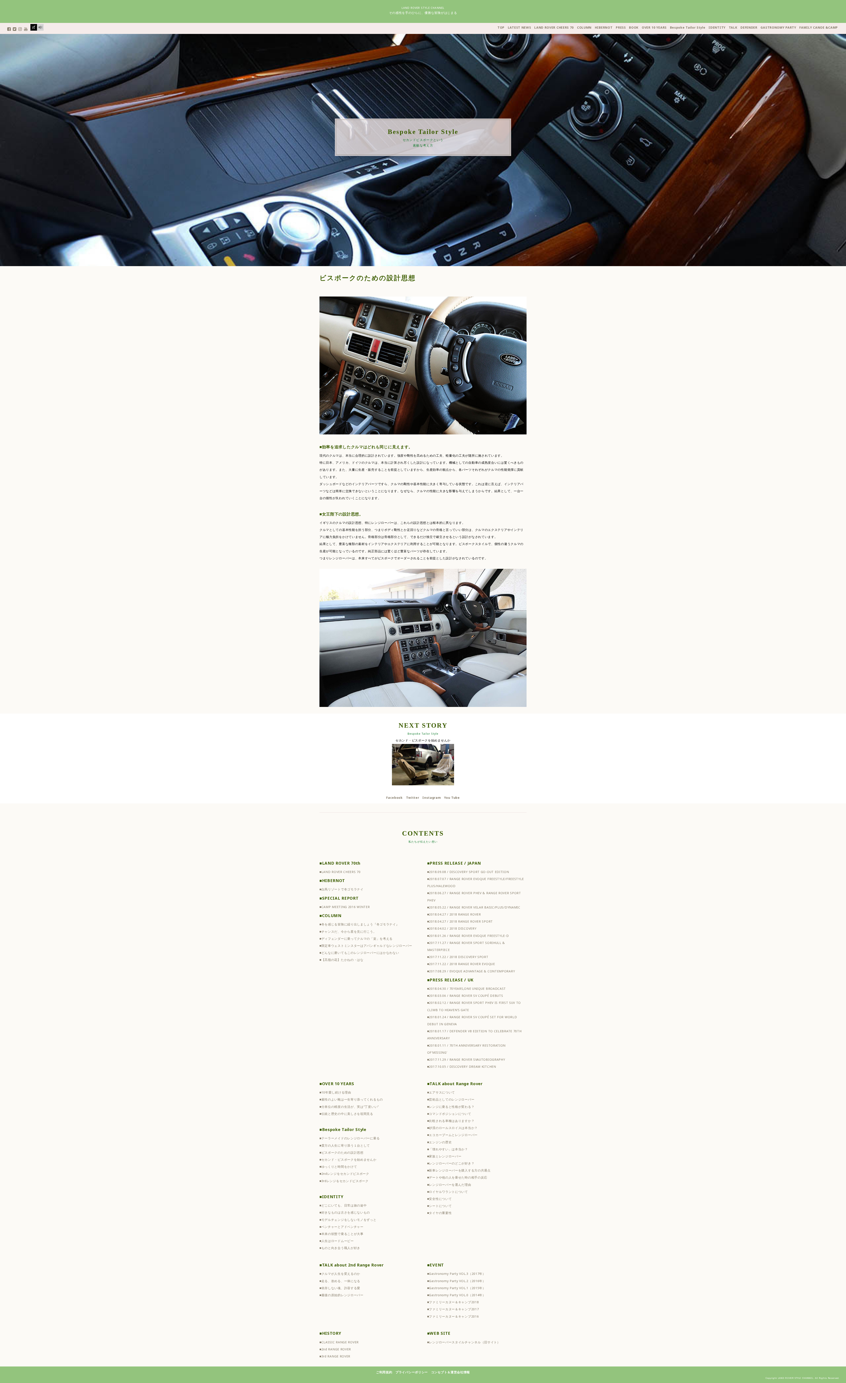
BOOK (633, 27)
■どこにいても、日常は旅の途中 (343, 1205)
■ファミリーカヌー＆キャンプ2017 (453, 1309)
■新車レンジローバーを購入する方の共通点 (459, 1170)
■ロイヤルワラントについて (447, 1192)
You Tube (452, 797)
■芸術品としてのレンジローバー (451, 1099)
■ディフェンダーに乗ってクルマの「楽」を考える (356, 938)
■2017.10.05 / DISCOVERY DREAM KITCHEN (461, 1066)
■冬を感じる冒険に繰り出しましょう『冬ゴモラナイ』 (359, 924)
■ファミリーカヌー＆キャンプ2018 (453, 1302)
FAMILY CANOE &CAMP (818, 27)
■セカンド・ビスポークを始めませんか (348, 1159)
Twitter (412, 797)
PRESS (621, 27)
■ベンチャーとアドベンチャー (341, 1227)
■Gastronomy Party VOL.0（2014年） (456, 1295)
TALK (733, 27)
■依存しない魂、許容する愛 (339, 1288)
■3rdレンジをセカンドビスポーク (344, 1181)
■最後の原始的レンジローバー (341, 1295)
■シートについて (439, 1206)
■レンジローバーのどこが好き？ (451, 1163)
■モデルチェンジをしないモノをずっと (348, 1220)
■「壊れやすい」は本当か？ (447, 1149)
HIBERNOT (604, 27)
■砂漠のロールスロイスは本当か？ (452, 1128)
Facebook (394, 797)
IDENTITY (717, 27)
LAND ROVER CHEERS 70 (554, 27)
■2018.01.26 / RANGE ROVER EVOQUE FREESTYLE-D (468, 936)
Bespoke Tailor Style (687, 27)
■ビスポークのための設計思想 (341, 1152)
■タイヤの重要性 (439, 1213)
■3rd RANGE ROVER (334, 1356)
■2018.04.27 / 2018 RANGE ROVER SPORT (460, 921)
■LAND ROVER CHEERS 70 (340, 872)
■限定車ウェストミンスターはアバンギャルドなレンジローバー (365, 946)
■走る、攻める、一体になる (339, 1281)
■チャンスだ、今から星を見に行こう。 (348, 931)
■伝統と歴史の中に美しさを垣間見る (346, 1114)
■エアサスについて (441, 1092)
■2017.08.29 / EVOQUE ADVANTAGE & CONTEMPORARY (471, 971)
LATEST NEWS (519, 27)
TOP (501, 27)
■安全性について (439, 1199)
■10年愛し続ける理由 (335, 1092)
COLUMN (584, 27)
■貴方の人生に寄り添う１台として (344, 1145)
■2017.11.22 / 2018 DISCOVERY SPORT (457, 957)
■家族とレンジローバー (444, 1156)
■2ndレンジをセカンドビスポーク (344, 1174)
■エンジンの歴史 (439, 1142)
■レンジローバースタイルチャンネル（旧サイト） (463, 1342)
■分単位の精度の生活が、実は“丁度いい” (349, 1107)
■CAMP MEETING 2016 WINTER (344, 907)
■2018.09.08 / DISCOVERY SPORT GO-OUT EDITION (468, 872)
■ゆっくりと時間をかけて (338, 1166)
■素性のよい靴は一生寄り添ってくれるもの (351, 1099)
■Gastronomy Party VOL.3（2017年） (456, 1274)
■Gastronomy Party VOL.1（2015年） (456, 1288)
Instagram (431, 797)
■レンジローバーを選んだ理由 (449, 1185)
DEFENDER (748, 27)
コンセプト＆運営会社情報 (450, 1372)
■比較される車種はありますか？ (451, 1121)
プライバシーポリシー (411, 1372)
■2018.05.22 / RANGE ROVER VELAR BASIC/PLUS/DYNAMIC (473, 907)
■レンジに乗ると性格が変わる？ (451, 1107)
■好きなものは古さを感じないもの (344, 1212)
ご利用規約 (384, 1372)
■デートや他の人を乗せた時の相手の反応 (457, 1177)
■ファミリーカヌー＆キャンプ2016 (453, 1316)
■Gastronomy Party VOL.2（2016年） (456, 1281)
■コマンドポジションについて (449, 1114)
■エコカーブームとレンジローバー (452, 1135)
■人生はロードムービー (336, 1241)
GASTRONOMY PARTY (778, 27)
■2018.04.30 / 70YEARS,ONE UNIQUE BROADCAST (466, 988)
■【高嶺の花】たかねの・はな (341, 960)
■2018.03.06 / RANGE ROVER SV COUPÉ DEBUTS (465, 996)
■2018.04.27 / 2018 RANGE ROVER (454, 914)
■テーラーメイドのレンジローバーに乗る (349, 1138)
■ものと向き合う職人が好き (339, 1248)
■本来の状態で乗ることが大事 (341, 1234)
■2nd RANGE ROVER (335, 1349)
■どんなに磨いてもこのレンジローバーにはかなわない (359, 953)
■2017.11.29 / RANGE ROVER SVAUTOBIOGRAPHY (466, 1059)
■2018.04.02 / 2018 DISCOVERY (452, 928)
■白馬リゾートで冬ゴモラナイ (341, 889)
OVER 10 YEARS (654, 27)
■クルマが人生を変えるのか (339, 1274)
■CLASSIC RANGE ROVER (339, 1342)
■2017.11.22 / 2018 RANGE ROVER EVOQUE (461, 964)
